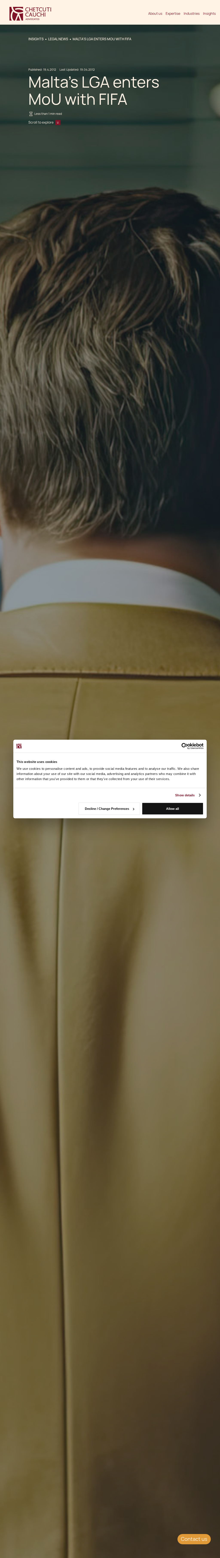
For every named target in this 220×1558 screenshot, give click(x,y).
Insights (209, 13)
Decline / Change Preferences (107, 808)
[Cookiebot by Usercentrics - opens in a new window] (184, 746)
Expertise (173, 13)
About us (155, 13)
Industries (192, 13)
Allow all (172, 808)
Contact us (194, 1539)
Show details (185, 795)
